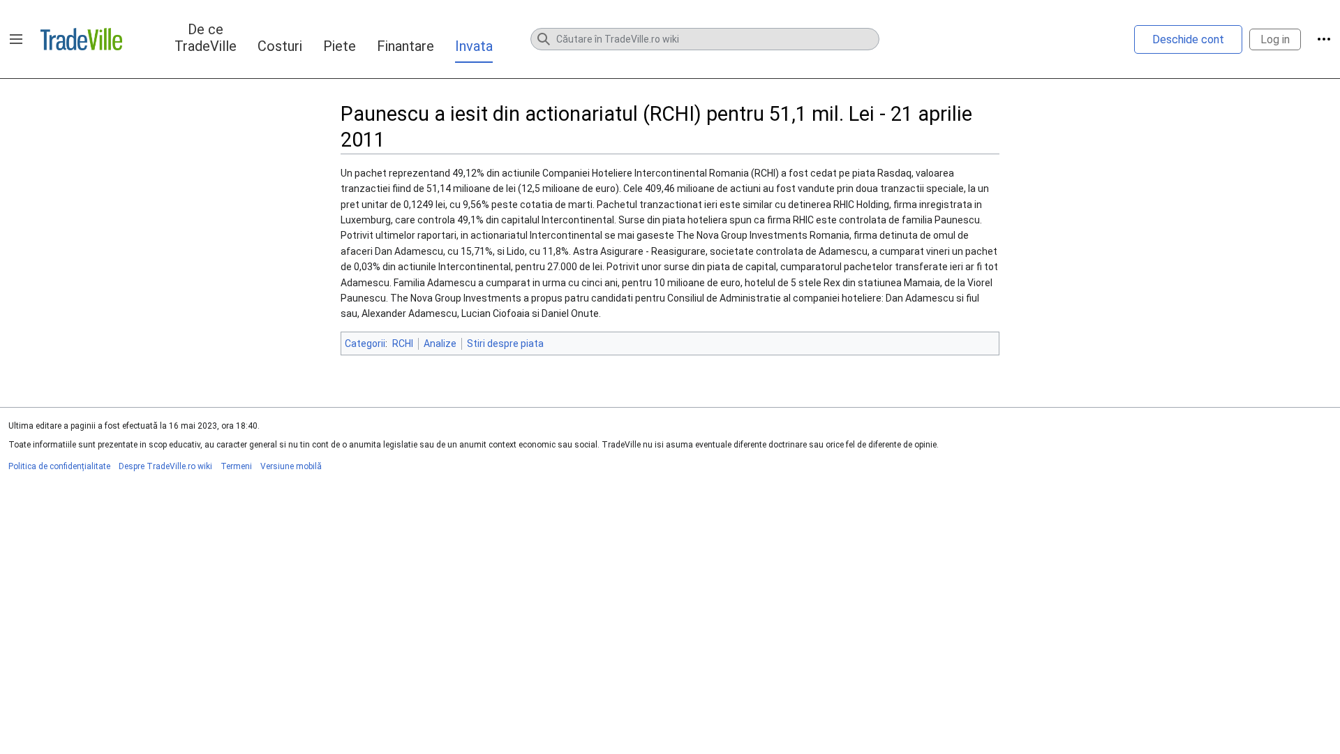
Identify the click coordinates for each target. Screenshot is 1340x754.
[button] (16, 39)
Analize (440, 343)
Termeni (236, 466)
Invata (474, 46)
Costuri (280, 46)
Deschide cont (1188, 39)
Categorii (365, 343)
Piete (339, 46)
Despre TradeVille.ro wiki (165, 466)
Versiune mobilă (291, 466)
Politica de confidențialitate (59, 466)
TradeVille (81, 39)
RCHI (402, 343)
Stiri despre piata (505, 343)
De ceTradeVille (205, 37)
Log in (1275, 39)
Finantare (405, 46)
